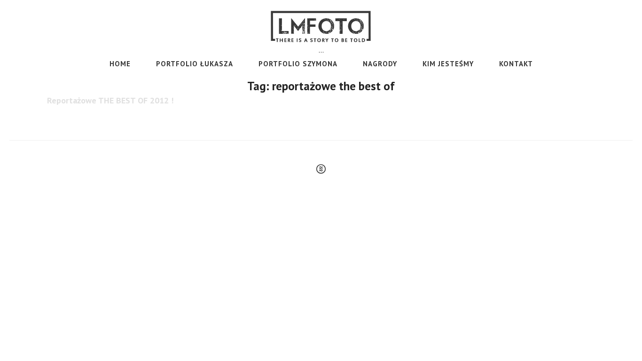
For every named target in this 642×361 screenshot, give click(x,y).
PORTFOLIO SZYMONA (297, 63)
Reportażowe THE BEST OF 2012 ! (110, 100)
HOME (120, 63)
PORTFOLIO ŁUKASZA (194, 63)
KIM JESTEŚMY (448, 63)
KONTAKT (516, 63)
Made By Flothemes (321, 169)
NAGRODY (380, 63)
